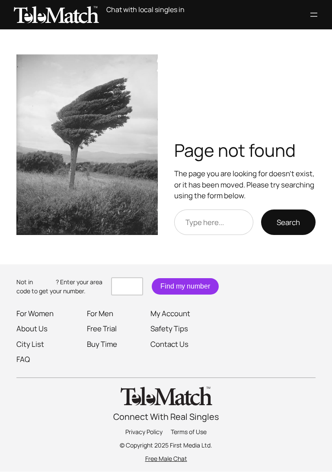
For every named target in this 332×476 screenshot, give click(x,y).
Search (288, 222)
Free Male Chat (166, 458)
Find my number (185, 286)
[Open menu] (314, 15)
